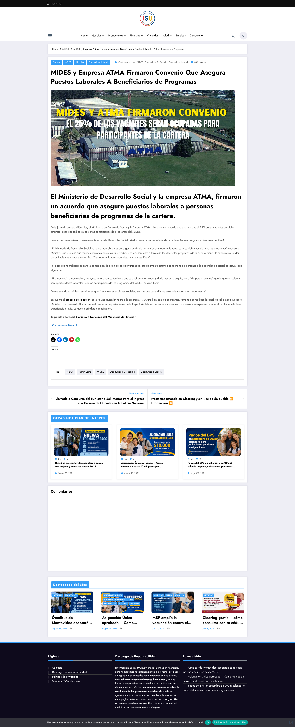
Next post (156, 393)
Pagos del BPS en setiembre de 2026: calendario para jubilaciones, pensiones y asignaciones (211, 464)
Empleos (181, 36)
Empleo (56, 62)
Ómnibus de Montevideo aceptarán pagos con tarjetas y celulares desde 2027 (79, 464)
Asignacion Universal (115, 599)
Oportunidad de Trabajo (156, 62)
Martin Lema (130, 62)
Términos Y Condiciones (66, 681)
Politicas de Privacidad (65, 677)
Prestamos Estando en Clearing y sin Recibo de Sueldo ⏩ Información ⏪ (192, 401)
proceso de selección (78, 300)
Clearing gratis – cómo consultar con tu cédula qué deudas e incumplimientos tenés (223, 620)
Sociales (134, 603)
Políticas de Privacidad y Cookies (230, 722)
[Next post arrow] (243, 398)
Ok (207, 722)
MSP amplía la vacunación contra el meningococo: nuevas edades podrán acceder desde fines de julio (172, 620)
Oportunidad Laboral (98, 62)
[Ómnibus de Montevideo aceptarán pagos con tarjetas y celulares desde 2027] (81, 441)
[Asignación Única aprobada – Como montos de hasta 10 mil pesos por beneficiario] (147, 441)
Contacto (195, 36)
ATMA (120, 62)
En (59, 458)
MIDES (68, 62)
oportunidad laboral (178, 62)
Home (84, 36)
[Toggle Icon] (50, 36)
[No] (291, 722)
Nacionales (110, 603)
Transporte (71, 595)
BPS (131, 599)
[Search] (233, 36)
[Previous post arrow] (52, 398)
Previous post (136, 393)
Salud (165, 36)
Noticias (96, 36)
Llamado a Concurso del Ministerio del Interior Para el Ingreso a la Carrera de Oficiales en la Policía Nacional (100, 401)
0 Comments (200, 62)
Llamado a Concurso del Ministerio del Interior (106, 317)
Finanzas (135, 36)
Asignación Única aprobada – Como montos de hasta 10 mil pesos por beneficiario (142, 464)
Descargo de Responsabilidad (69, 672)
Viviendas (152, 36)
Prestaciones (115, 36)
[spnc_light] (243, 36)
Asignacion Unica (113, 595)
